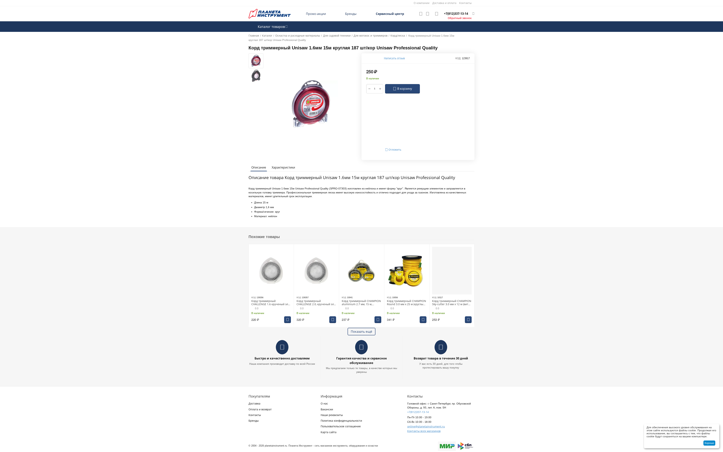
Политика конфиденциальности (341, 420)
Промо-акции (316, 14)
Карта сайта (328, 432)
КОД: (458, 58)
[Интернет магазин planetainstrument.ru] (270, 13)
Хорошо (709, 442)
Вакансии (327, 409)
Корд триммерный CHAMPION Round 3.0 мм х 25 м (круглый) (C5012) (406, 303)
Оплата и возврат (260, 409)
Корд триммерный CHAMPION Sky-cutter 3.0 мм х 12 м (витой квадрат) (451, 303)
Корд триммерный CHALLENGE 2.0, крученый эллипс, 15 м (316, 303)
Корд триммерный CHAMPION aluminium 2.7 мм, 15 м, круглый (361, 303)
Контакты (255, 415)
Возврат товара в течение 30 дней (441, 358)
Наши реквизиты (332, 415)
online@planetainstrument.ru (426, 426)
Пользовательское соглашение (341, 426)
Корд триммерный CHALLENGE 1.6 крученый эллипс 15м (270, 303)
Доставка (254, 403)
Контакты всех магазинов (424, 431)
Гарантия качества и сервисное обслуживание (361, 360)
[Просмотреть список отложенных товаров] (421, 13)
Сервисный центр (390, 14)
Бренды (350, 14)
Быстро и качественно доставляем (282, 358)
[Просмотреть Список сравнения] (427, 13)
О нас (324, 403)
